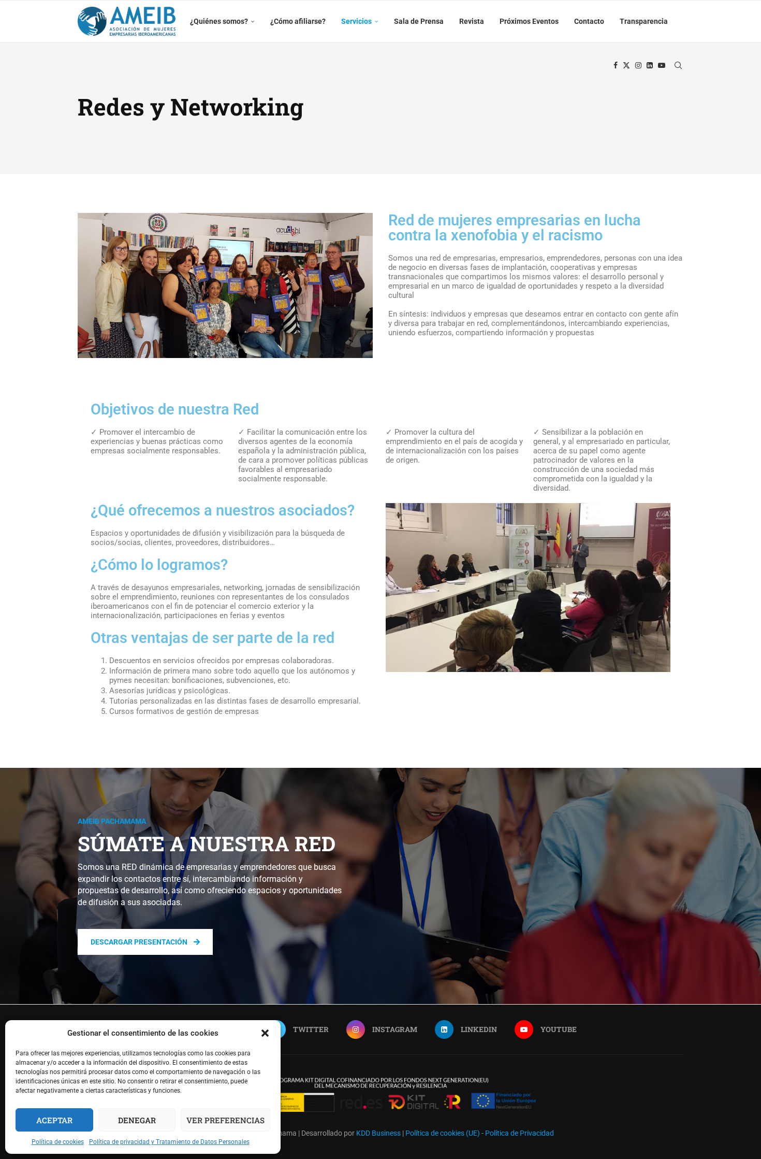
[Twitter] (626, 65)
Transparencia (644, 21)
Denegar (137, 1120)
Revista (471, 21)
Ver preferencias (225, 1120)
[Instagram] (638, 65)
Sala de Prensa (419, 21)
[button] (265, 1033)
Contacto (589, 21)
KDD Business (378, 1133)
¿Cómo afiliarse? (298, 21)
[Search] (678, 65)
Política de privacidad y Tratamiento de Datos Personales (169, 1142)
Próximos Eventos (529, 21)
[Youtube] (661, 65)
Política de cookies (58, 1142)
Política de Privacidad (519, 1133)
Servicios (356, 21)
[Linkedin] (650, 65)
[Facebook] (615, 65)
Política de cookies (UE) (442, 1133)
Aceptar (54, 1120)
